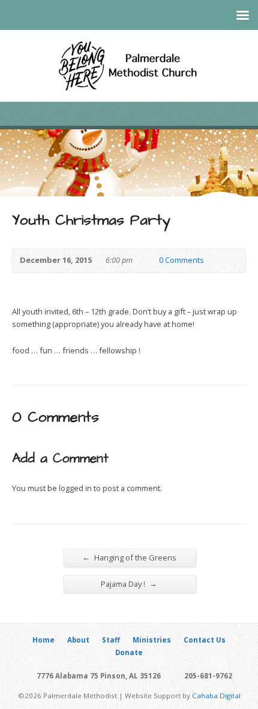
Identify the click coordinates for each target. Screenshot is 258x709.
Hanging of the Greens (129, 557)
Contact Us (205, 639)
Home (43, 639)
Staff (111, 639)
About (78, 639)
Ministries (152, 639)
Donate (129, 652)
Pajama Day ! (129, 583)
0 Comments (149, 261)
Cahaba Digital (216, 695)
